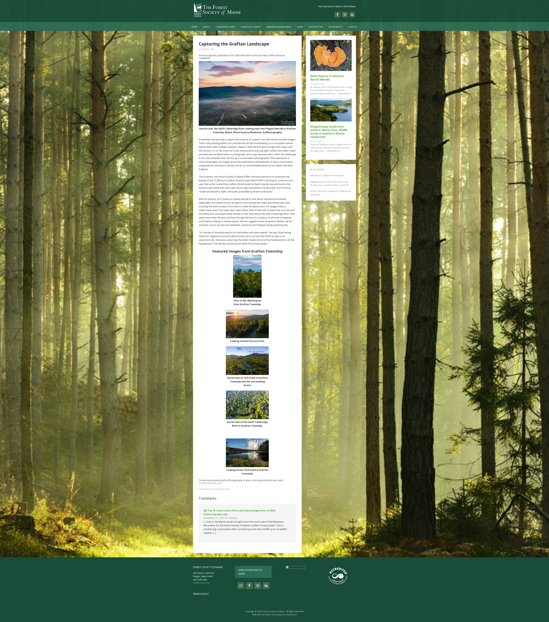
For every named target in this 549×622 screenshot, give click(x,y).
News (227, 489)
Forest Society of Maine (217, 10)
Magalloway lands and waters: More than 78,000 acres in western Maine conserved (328, 132)
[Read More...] (345, 93)
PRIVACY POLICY (201, 593)
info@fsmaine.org (201, 582)
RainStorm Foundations (272, 614)
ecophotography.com (210, 483)
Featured (220, 489)
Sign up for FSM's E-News (250, 571)
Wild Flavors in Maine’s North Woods (327, 77)
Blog (212, 489)
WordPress (292, 614)
